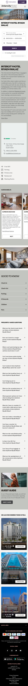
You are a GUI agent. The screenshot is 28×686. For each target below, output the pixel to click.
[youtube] (20, 650)
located (23, 73)
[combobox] (14, 34)
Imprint (14, 677)
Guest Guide (7, 502)
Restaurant (6, 87)
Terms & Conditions (14, 683)
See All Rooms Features (8, 231)
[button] (11, 216)
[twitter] (16, 650)
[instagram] (11, 650)
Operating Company (14, 680)
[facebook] (7, 650)
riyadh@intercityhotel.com (13, 153)
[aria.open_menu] (25, 6)
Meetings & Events (20, 91)
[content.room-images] (4, 195)
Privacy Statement (14, 675)
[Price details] (13, 546)
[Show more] (2, 249)
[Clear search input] (23, 33)
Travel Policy (14, 682)
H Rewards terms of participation (14, 678)
